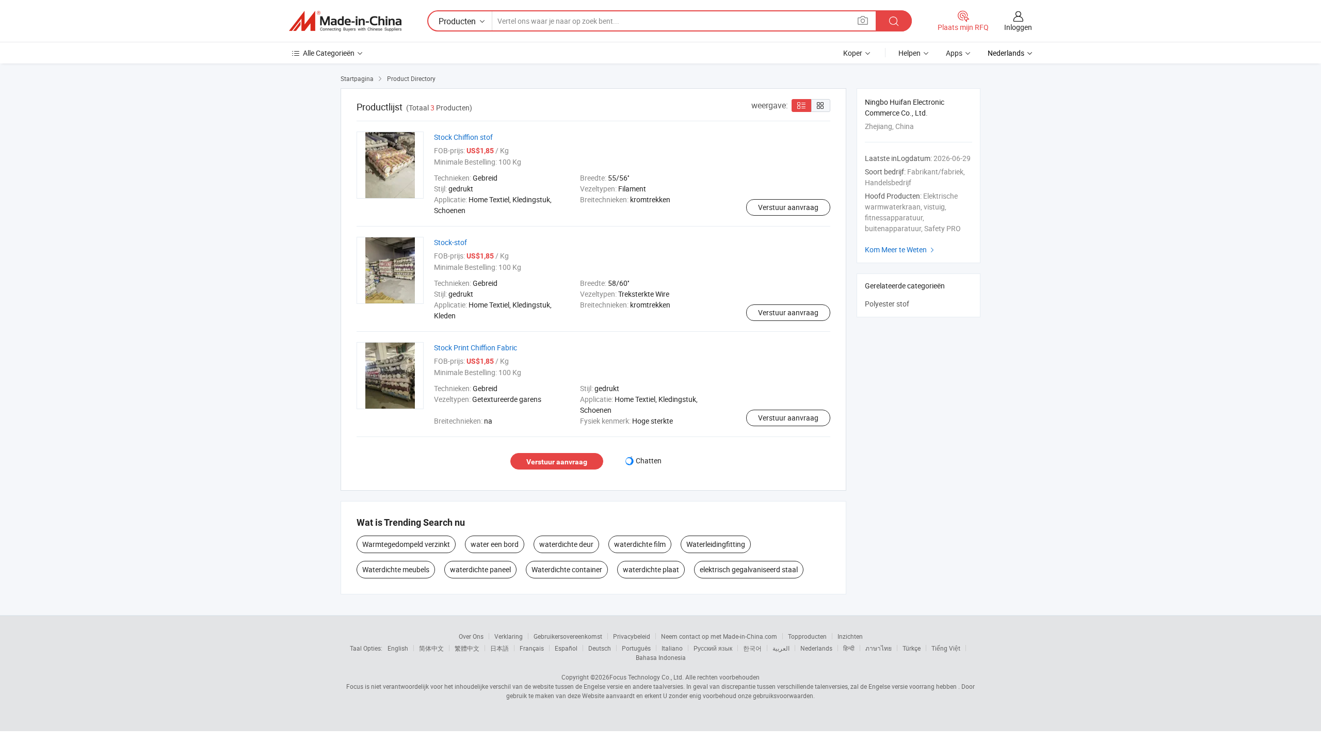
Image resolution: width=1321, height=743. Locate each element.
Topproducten (807, 636)
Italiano (672, 648)
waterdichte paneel (480, 569)
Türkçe (912, 648)
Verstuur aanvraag (788, 207)
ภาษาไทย (878, 648)
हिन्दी (849, 648)
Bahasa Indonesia (661, 657)
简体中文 (431, 648)
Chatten (649, 460)
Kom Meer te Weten (901, 249)
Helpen (909, 53)
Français (532, 648)
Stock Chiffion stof (463, 137)
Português (636, 648)
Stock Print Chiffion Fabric (475, 347)
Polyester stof (887, 304)
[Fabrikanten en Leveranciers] (345, 21)
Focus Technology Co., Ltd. (646, 677)
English (398, 648)
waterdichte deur (566, 544)
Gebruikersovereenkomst (568, 636)
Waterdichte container (566, 569)
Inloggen (1018, 27)
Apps (954, 53)
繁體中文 (467, 648)
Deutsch (599, 648)
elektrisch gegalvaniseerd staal (749, 569)
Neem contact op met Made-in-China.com (719, 636)
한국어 (752, 648)
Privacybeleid (631, 636)
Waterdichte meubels (395, 569)
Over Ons (471, 636)
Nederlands (816, 648)
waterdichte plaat (651, 569)
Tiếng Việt (945, 648)
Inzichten (850, 636)
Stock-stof (450, 242)
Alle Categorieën (329, 53)
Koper (852, 53)
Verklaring (508, 636)
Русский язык (713, 648)
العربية (781, 648)
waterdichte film (640, 544)
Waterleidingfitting (715, 544)
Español (566, 648)
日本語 (499, 648)
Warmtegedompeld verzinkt (406, 544)
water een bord (495, 544)
